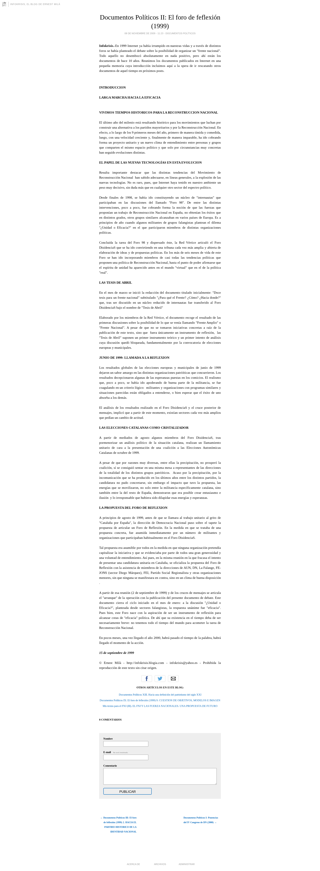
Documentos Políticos (181, 33)
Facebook (146, 678)
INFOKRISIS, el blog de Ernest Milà (35, 4)
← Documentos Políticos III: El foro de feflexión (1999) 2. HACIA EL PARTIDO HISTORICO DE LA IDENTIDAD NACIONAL (118, 824)
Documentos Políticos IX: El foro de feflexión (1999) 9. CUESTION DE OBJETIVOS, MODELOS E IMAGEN (160, 700)
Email (173, 678)
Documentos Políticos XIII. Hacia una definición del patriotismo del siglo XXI (160, 694)
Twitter (160, 678)
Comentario (110, 765)
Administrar (187, 864)
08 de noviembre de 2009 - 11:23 (143, 33)
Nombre (108, 738)
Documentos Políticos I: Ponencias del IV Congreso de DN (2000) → (201, 820)
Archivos (160, 864)
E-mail (115, 752)
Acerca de (133, 864)
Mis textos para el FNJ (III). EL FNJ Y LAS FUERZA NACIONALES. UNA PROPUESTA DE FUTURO (160, 706)
